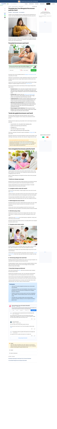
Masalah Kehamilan (21, 6)
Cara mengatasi (21, 12)
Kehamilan (9, 6)
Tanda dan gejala (15, 12)
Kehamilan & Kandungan (15, 6)
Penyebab (10, 12)
